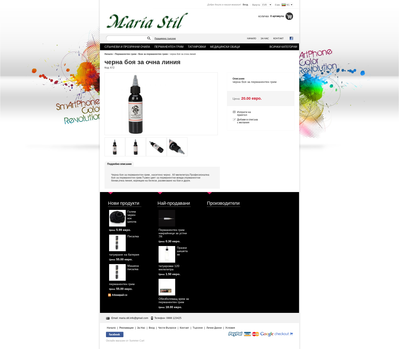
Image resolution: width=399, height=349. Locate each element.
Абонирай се (119, 295)
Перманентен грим (125, 54)
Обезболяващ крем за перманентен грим (174, 300)
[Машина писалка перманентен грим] (117, 272)
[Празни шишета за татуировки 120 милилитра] (167, 254)
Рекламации (126, 327)
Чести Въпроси (167, 327)
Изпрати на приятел (244, 113)
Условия (230, 327)
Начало (251, 38)
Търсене (198, 327)
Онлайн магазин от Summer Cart (125, 340)
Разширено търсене (165, 38)
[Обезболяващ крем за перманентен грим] (167, 287)
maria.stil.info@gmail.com (133, 318)
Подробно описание (119, 164)
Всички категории (283, 46)
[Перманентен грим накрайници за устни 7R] (167, 218)
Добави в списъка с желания (247, 121)
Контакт (278, 38)
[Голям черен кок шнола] (117, 218)
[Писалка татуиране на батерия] (117, 243)
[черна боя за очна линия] (115, 147)
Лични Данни (214, 327)
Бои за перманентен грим (153, 54)
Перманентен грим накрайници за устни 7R (173, 233)
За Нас (265, 38)
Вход (245, 4)
